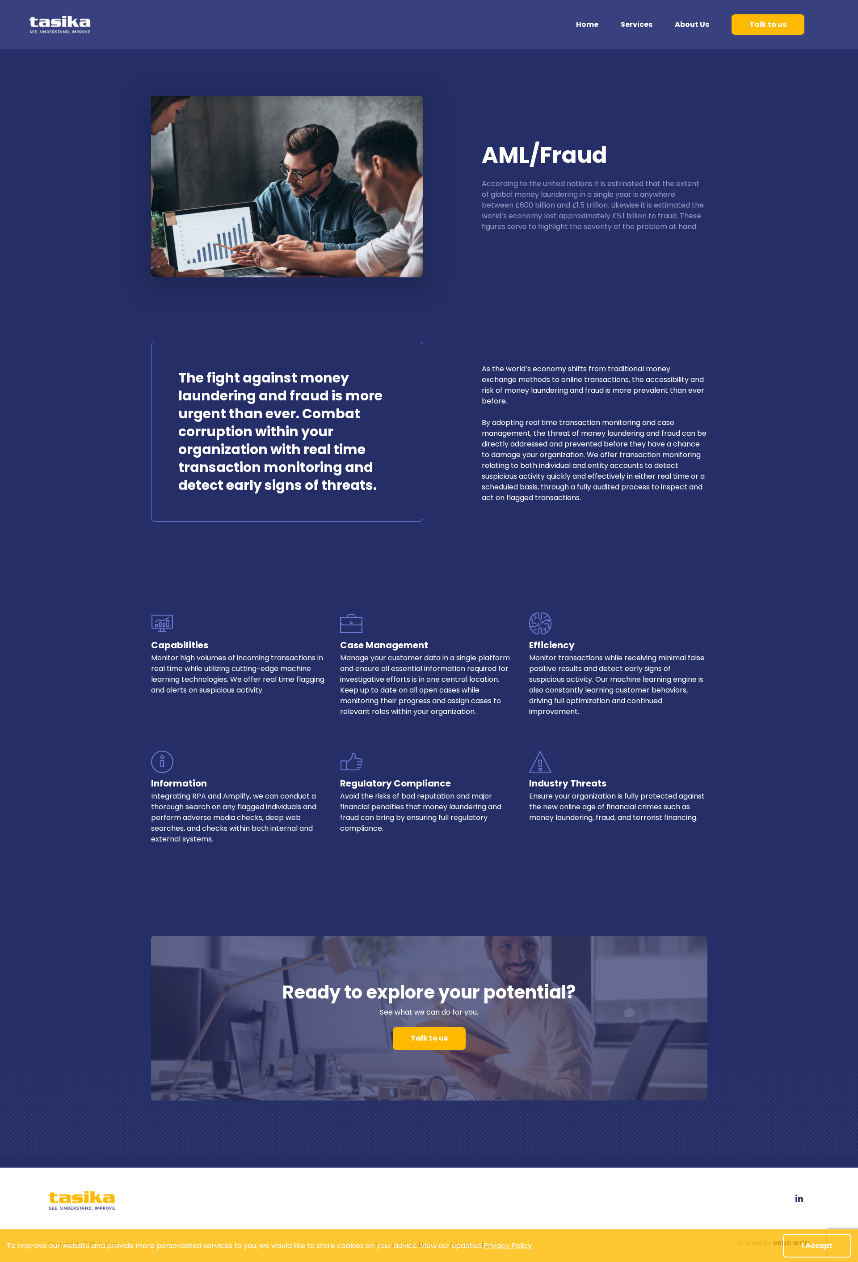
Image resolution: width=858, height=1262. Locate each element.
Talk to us (767, 24)
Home (587, 24)
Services (636, 24)
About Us (692, 24)
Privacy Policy (508, 1246)
